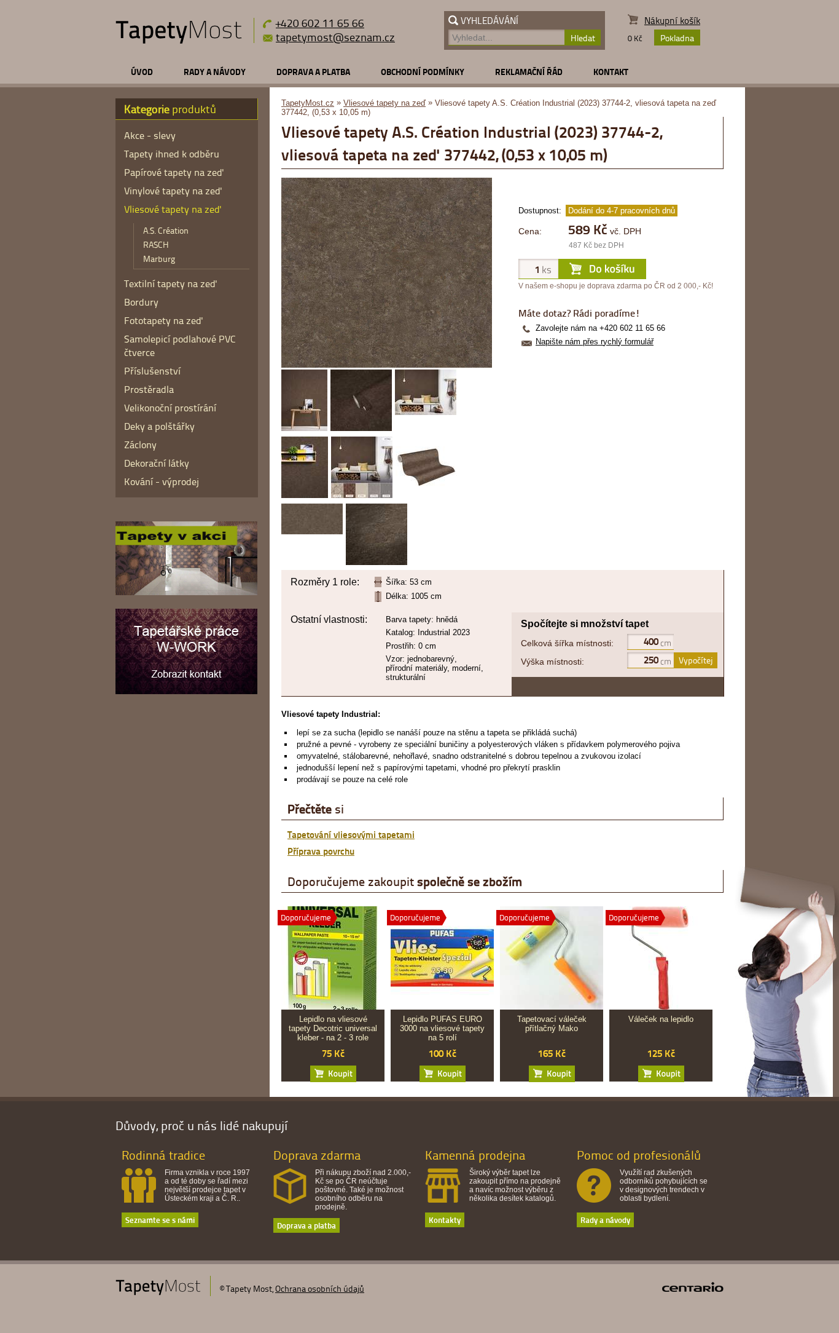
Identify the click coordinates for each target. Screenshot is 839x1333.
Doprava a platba (313, 71)
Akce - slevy (150, 135)
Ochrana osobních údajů (319, 1288)
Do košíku (333, 1074)
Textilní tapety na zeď (170, 283)
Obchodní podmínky (422, 71)
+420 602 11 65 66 (320, 22)
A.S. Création (166, 230)
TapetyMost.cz (307, 103)
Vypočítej (695, 660)
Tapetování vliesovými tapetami (351, 834)
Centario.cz (693, 1287)
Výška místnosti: (552, 661)
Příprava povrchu (320, 851)
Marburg (159, 258)
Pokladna (677, 38)
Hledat (583, 38)
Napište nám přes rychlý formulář (595, 341)
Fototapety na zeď (163, 320)
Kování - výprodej (161, 481)
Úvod (142, 71)
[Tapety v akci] (186, 592)
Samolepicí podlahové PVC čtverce (180, 345)
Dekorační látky (156, 463)
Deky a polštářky (159, 426)
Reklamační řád (529, 71)
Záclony (140, 444)
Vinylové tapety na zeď (173, 190)
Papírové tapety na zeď (174, 172)
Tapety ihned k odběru (171, 153)
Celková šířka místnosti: (567, 643)
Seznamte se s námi (160, 1219)
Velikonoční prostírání (170, 407)
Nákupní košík (672, 20)
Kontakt (610, 71)
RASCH (156, 244)
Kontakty (445, 1219)
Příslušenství (152, 371)
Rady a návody (215, 71)
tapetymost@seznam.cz (335, 36)
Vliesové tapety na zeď (384, 103)
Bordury (141, 302)
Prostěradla (149, 389)
